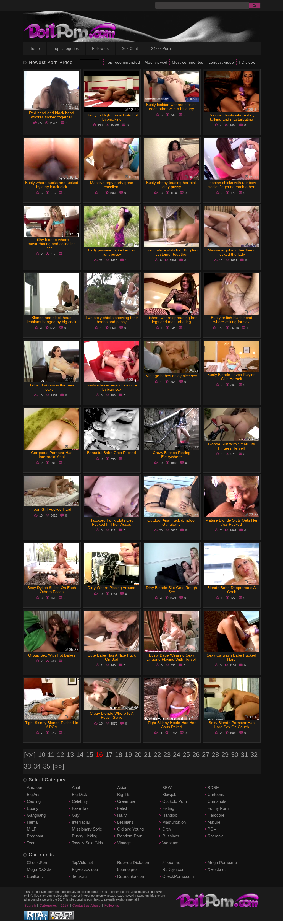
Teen (31, 842)
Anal (76, 787)
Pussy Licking (84, 836)
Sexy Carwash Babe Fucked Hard (231, 657)
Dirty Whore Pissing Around (111, 587)
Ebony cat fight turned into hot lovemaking (111, 117)
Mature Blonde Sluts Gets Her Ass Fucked (231, 522)
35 (46, 766)
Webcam (170, 842)
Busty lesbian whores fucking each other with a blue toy (171, 106)
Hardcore (216, 815)
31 (244, 754)
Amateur (34, 787)
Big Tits (123, 794)
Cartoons (216, 794)
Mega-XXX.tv (39, 869)
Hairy (122, 815)
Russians (170, 836)
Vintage (124, 842)
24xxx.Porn (161, 48)
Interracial (81, 822)
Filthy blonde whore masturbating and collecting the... (52, 243)
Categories (48, 905)
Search (30, 905)
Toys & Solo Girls (87, 842)
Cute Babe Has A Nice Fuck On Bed (112, 657)
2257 (65, 905)
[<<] (30, 754)
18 (118, 754)
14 (79, 754)
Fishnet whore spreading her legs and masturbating (171, 319)
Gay (76, 815)
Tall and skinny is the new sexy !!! (51, 387)
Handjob (169, 815)
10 (41, 754)
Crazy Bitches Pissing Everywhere (171, 454)
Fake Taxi (80, 808)
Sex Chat (130, 48)
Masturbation (174, 822)
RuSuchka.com (131, 876)
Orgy (166, 829)
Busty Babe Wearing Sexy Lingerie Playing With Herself (171, 657)
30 (234, 754)
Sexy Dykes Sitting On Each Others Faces (51, 589)
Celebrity (80, 801)
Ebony (32, 808)
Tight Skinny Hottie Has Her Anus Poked (172, 724)
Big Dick (79, 794)
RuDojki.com (174, 869)
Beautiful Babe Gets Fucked (111, 452)
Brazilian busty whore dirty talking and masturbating (232, 117)
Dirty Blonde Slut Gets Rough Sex (171, 589)
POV (212, 829)
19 (128, 754)
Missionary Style (87, 829)
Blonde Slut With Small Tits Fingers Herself (231, 446)
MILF (31, 829)
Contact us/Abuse (86, 905)
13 (70, 754)
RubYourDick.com (133, 862)
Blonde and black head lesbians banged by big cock (51, 319)
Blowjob (169, 794)
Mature (214, 822)
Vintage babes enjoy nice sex (171, 375)
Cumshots (217, 801)
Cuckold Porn (174, 801)
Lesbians (125, 822)
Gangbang (36, 815)
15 (89, 754)
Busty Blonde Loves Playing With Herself (231, 376)
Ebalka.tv (35, 876)
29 (225, 754)
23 (167, 754)
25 (186, 754)
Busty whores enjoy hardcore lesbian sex (111, 387)
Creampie (126, 801)
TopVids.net (82, 862)
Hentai (32, 822)
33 (27, 766)
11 (51, 754)
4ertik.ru (79, 876)
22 (157, 754)
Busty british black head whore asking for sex (231, 319)
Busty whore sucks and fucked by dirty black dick (51, 184)
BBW (167, 787)
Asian (122, 787)
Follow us (100, 48)
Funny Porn (218, 808)
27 (205, 754)
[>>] (58, 766)
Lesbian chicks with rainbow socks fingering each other (231, 184)
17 (108, 754)
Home (34, 48)
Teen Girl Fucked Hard (51, 509)
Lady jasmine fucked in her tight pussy (111, 252)
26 (196, 754)
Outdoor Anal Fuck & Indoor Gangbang (171, 522)
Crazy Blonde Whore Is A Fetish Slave (111, 715)
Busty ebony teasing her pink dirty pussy (171, 184)
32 (254, 754)
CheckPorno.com (178, 876)
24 (176, 754)
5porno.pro (127, 869)
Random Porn (129, 836)
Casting (34, 801)
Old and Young (130, 829)
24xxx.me (171, 862)
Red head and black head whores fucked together (51, 115)
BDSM (214, 787)
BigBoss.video (85, 869)
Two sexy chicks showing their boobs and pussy (111, 319)
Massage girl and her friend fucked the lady (232, 252)
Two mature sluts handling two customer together (171, 252)
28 (215, 754)
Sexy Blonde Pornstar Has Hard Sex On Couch (232, 724)
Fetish (122, 808)
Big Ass (34, 794)
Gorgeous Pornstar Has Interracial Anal (51, 454)
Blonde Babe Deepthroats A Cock (231, 589)
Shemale (216, 836)
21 (147, 754)
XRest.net (217, 869)
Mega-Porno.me (222, 862)
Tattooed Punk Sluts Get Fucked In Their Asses (111, 522)
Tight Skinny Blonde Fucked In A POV (51, 724)
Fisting (168, 808)
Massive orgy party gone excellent (111, 184)
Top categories (66, 48)
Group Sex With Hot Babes (51, 655)
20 (138, 754)
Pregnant (35, 836)
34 (37, 766)
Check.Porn (37, 862)
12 (60, 754)
